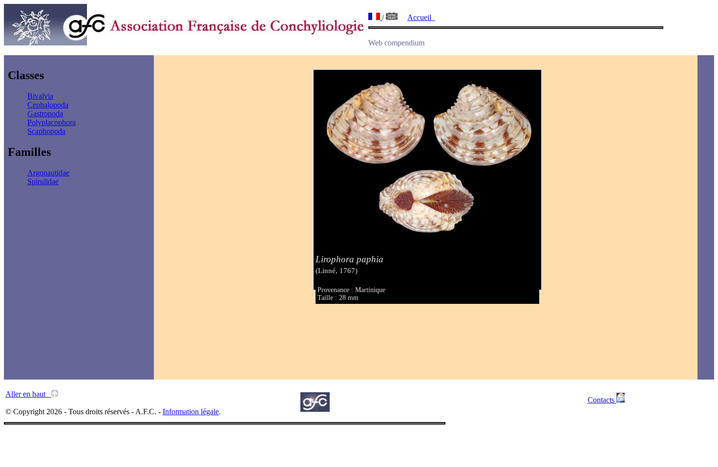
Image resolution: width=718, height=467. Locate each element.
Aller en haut (28, 394)
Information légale (191, 411)
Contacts (602, 400)
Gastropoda (45, 113)
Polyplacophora (51, 122)
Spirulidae (43, 181)
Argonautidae (48, 173)
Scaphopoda (46, 131)
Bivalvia (40, 96)
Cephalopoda (47, 105)
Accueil (421, 17)
